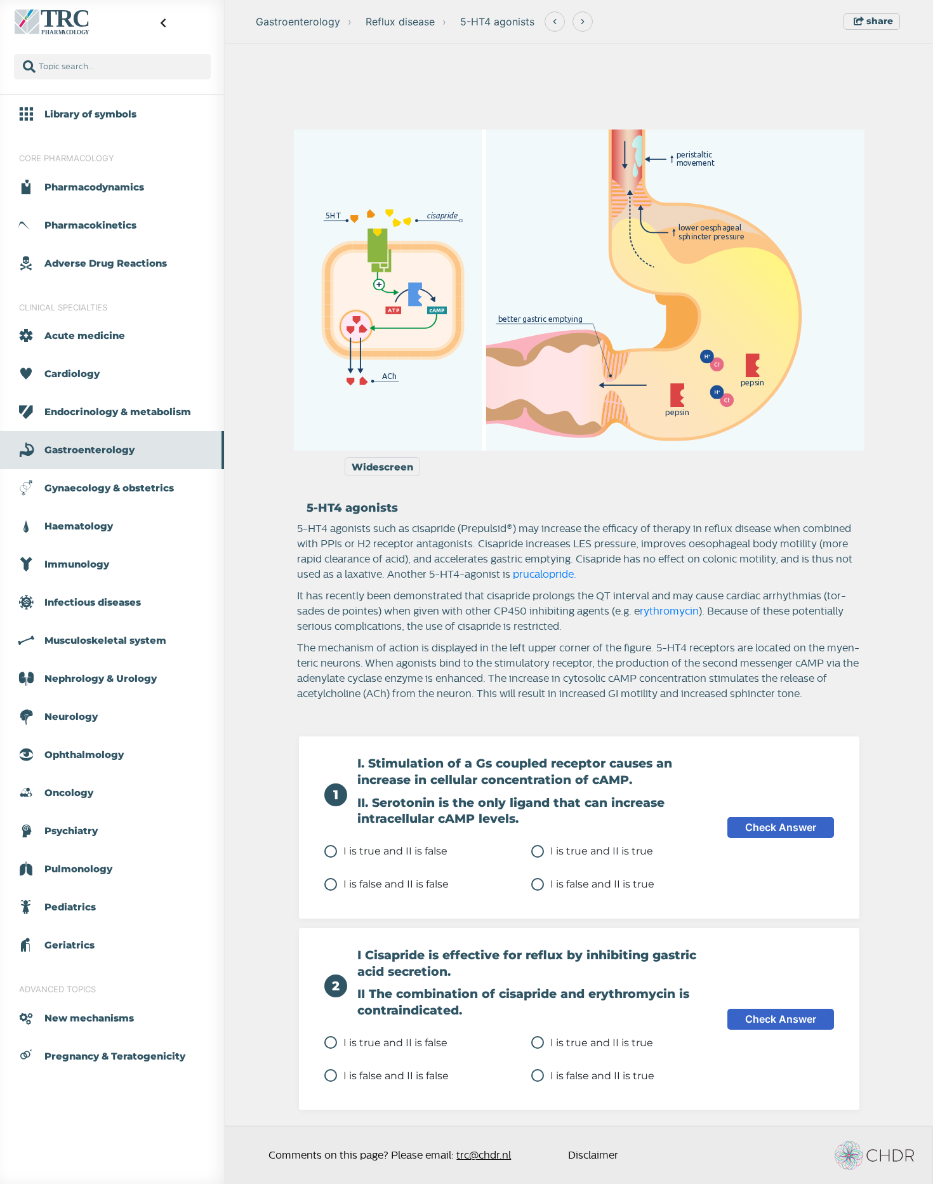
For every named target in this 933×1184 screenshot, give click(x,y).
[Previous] (555, 21)
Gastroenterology (298, 21)
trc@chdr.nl (483, 1155)
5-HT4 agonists (497, 21)
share (878, 21)
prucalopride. (544, 574)
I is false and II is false (396, 884)
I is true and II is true (601, 851)
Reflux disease (400, 21)
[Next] (582, 21)
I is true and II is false (395, 851)
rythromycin (669, 611)
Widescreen (382, 467)
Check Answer (780, 827)
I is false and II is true (602, 884)
